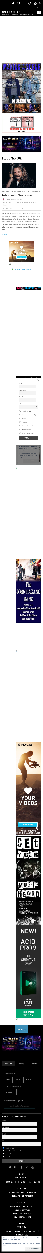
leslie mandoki (25, 202)
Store (21, 1223)
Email (4, 1134)
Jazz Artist (36, 191)
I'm (3, 1140)
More (4, 234)
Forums (18, 1231)
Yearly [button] (34, 1064)
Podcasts (16, 1196)
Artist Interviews (9, 191)
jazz (18, 202)
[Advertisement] (21, 38)
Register (19, 1234)
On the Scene (27, 1196)
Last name (5, 1127)
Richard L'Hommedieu (14, 199)
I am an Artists (9, 1154)
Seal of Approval (22, 1210)
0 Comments (7, 208)
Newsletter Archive (22, 1217)
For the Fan (21, 1188)
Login (27, 1234)
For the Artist (21, 1177)
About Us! (21, 1202)
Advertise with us (17, 1206)
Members (27, 1231)
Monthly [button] (21, 1064)
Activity (9, 1231)
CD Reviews (14, 1192)
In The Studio (20, 1181)
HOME (21, 1174)
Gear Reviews (34, 1181)
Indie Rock (12, 202)
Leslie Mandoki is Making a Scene (17, 195)
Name (4, 1120)
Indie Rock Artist (23, 191)
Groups (36, 1231)
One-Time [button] (8, 1064)
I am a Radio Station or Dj (12, 1151)
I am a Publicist (9, 1157)
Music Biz (9, 1181)
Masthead (31, 1206)
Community (21, 1227)
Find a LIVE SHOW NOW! (22, 1213)
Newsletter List (9, 1148)
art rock (5, 202)
